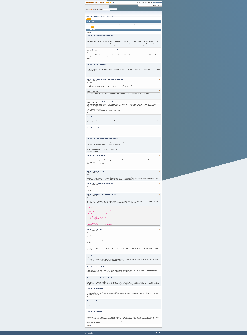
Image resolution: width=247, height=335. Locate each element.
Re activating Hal (99, 288)
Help (151, 332)
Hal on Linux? (96, 127)
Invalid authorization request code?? (104, 277)
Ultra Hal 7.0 (89, 64)
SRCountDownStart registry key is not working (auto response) (106, 101)
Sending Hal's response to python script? (104, 35)
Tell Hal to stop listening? (98, 171)
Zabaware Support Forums (95, 2)
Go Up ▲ (160, 332)
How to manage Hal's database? (103, 255)
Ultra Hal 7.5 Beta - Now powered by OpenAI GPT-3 (97, 79)
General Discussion (91, 35)
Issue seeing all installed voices (100, 64)
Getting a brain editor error (99, 90)
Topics (92, 27)
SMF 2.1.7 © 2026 (88, 333)
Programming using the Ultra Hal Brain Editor (96, 49)
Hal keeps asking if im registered (116, 79)
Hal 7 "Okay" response (98, 229)
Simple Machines (93, 333)
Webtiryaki (90, 332)
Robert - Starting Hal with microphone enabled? (103, 183)
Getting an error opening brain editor (115, 49)
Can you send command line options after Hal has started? (105, 138)
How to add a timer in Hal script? (100, 155)
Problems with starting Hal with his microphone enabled (105, 194)
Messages (88, 27)
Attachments (97, 27)
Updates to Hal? (99, 311)
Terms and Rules (155, 332)
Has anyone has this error (101, 266)
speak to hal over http (97, 116)
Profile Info (88, 18)
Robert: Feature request (101, 300)
